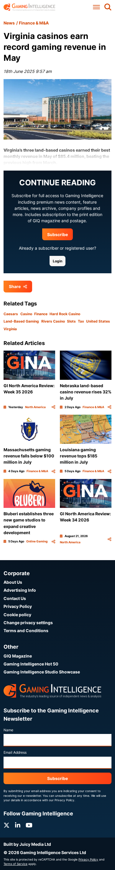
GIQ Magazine (18, 655)
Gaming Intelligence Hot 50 (31, 663)
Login (57, 261)
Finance (40, 314)
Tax (81, 321)
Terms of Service (15, 864)
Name (8, 730)
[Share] (53, 407)
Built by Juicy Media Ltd (27, 844)
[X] (6, 825)
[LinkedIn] (17, 825)
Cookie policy (17, 614)
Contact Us (15, 598)
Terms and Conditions (26, 630)
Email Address (15, 752)
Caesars (11, 314)
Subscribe (57, 234)
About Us (13, 582)
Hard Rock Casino (65, 314)
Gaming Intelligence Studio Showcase (42, 671)
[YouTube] (29, 825)
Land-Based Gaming (21, 321)
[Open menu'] (96, 7)
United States (98, 321)
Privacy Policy (18, 606)
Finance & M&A (34, 22)
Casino (26, 314)
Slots (71, 321)
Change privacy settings (28, 622)
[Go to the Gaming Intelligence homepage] (29, 7)
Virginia (10, 329)
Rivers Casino (53, 321)
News (9, 22)
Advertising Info (20, 590)
